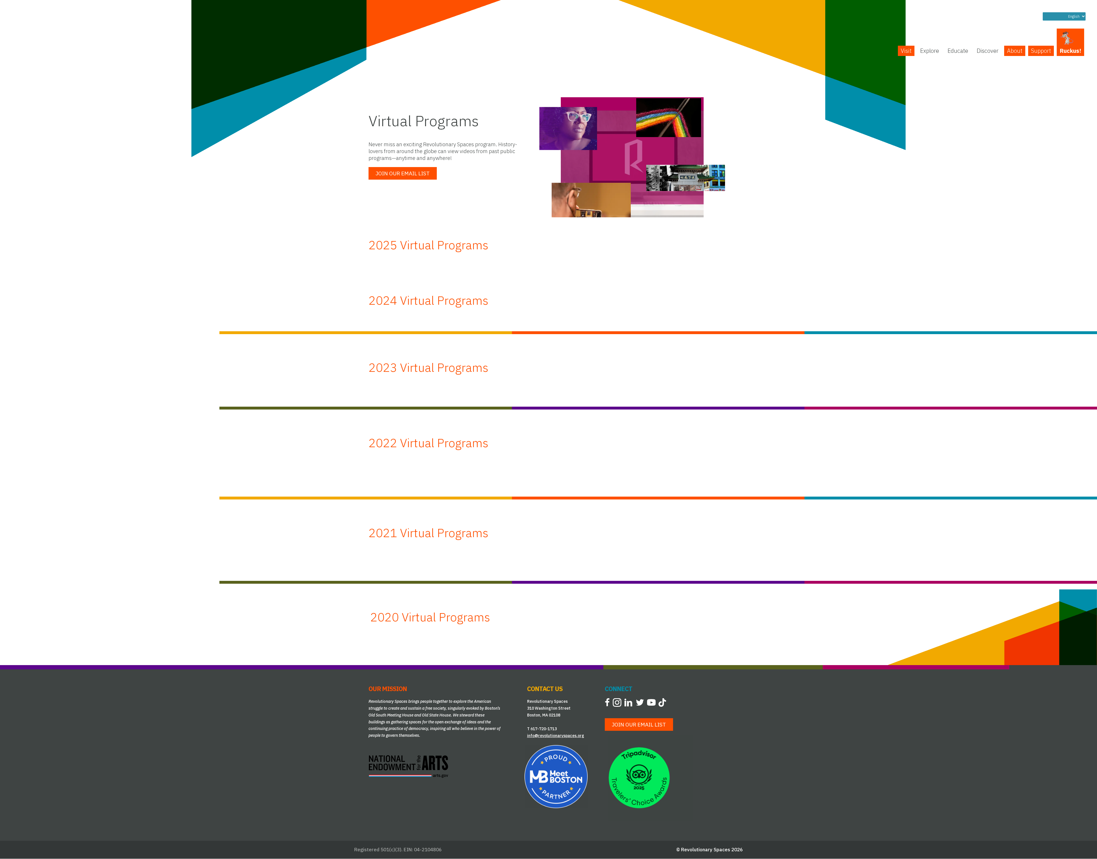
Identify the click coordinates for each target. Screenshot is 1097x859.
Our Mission (388, 689)
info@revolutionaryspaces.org (555, 735)
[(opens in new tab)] (408, 765)
